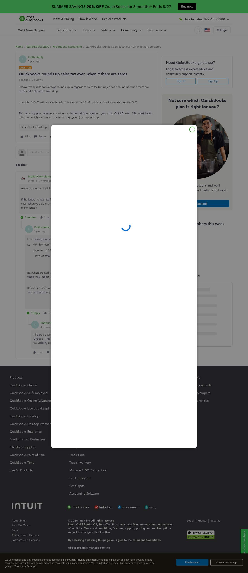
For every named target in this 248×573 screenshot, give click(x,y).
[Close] (192, 129)
